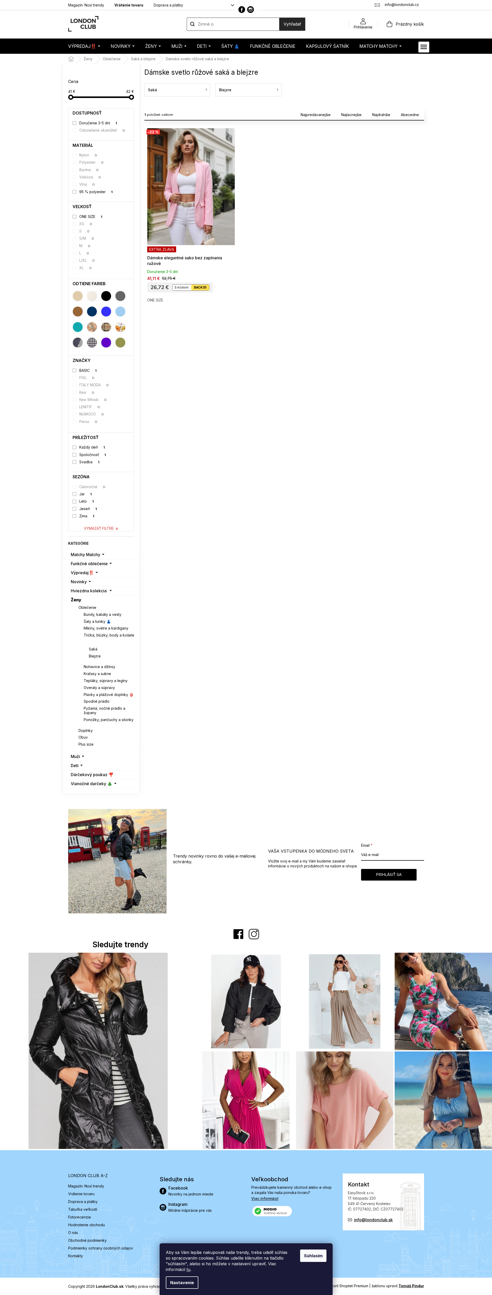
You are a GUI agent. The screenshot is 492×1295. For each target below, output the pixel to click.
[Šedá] (120, 296)
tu (188, 1269)
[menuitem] (84, 46)
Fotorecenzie (79, 1217)
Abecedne (410, 114)
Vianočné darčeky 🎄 (91, 783)
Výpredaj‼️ (82, 572)
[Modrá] (106, 311)
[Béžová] (78, 296)
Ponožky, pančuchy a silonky (109, 719)
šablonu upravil (398, 1286)
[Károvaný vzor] (106, 327)
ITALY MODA (94, 385)
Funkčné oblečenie (89, 563)
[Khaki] (120, 342)
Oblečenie (87, 607)
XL (85, 268)
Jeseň (88, 508)
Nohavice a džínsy (99, 666)
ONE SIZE (90, 216)
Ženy (76, 599)
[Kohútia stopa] (92, 342)
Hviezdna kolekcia (89, 590)
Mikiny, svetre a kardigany (106, 628)
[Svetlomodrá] (120, 311)
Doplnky (86, 730)
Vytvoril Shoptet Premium (346, 1286)
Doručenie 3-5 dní (98, 123)
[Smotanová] (92, 296)
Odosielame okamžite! (102, 130)
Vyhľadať (292, 24)
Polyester (91, 162)
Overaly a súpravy (99, 687)
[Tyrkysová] (78, 327)
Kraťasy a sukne (97, 673)
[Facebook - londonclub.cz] (241, 9)
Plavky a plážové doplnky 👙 (109, 694)
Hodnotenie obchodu (86, 1225)
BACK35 (200, 287)
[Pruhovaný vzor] (78, 342)
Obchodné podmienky (87, 1240)
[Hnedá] (78, 311)
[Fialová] (106, 342)
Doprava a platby (168, 5)
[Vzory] (92, 327)
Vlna (87, 184)
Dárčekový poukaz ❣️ (92, 774)
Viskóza (90, 177)
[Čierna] (106, 296)
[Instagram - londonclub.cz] (250, 9)
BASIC (88, 370)
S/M (86, 238)
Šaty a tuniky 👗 (97, 621)
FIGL (87, 377)
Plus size (86, 744)
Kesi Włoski (93, 399)
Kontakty (75, 1256)
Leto (86, 501)
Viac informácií (264, 1198)
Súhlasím (313, 1255)
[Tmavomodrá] (92, 311)
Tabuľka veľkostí (82, 1209)
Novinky (79, 581)
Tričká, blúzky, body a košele (109, 635)
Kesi (86, 392)
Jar (85, 494)
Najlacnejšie (351, 114)
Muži (75, 756)
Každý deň (92, 447)
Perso (88, 421)
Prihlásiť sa (389, 874)
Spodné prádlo (97, 701)
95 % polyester (96, 192)
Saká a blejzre (97, 642)
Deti (75, 765)
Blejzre (95, 656)
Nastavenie (182, 1282)
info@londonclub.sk (373, 1219)
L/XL (87, 260)
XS (85, 224)
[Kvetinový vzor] (120, 327)
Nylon (88, 155)
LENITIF (89, 407)
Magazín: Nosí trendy (86, 5)
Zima (86, 516)
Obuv (83, 737)
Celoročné (92, 486)
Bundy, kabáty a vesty (102, 614)
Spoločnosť (92, 454)
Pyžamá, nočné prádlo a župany (104, 710)
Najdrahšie (381, 114)
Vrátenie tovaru (128, 5)
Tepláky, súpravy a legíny (106, 680)
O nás (73, 1232)
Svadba (89, 462)
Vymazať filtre (99, 528)
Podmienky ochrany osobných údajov (100, 1248)
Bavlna (89, 170)
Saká (93, 649)
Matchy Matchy (85, 554)
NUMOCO (91, 414)
